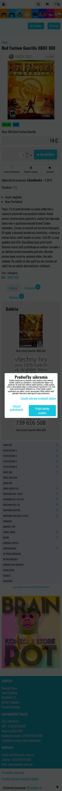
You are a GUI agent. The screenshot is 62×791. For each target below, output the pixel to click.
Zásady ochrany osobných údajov (38, 398)
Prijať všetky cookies (42, 410)
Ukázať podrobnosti (16, 408)
